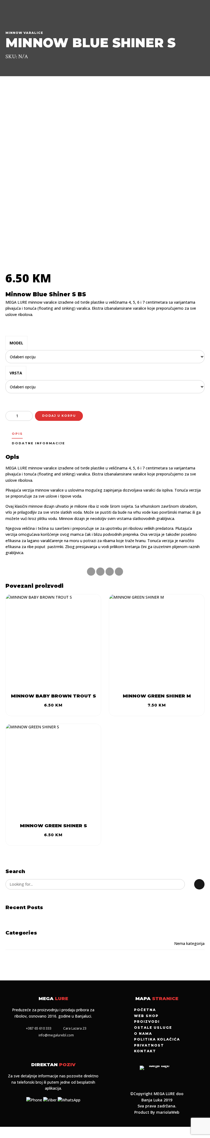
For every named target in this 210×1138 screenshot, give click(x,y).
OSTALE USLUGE (153, 1027)
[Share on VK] (119, 571)
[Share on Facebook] (91, 571)
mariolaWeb (167, 1112)
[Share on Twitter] (100, 571)
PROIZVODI (147, 1021)
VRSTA (16, 373)
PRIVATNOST (149, 1045)
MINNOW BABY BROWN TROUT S (53, 696)
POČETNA (145, 1010)
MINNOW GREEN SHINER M (157, 696)
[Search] (199, 884)
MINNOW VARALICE (24, 33)
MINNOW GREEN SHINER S (53, 825)
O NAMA (143, 1033)
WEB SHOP (146, 1016)
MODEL (16, 342)
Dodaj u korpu (59, 416)
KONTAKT (145, 1051)
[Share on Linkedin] (110, 571)
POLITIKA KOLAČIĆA (157, 1039)
